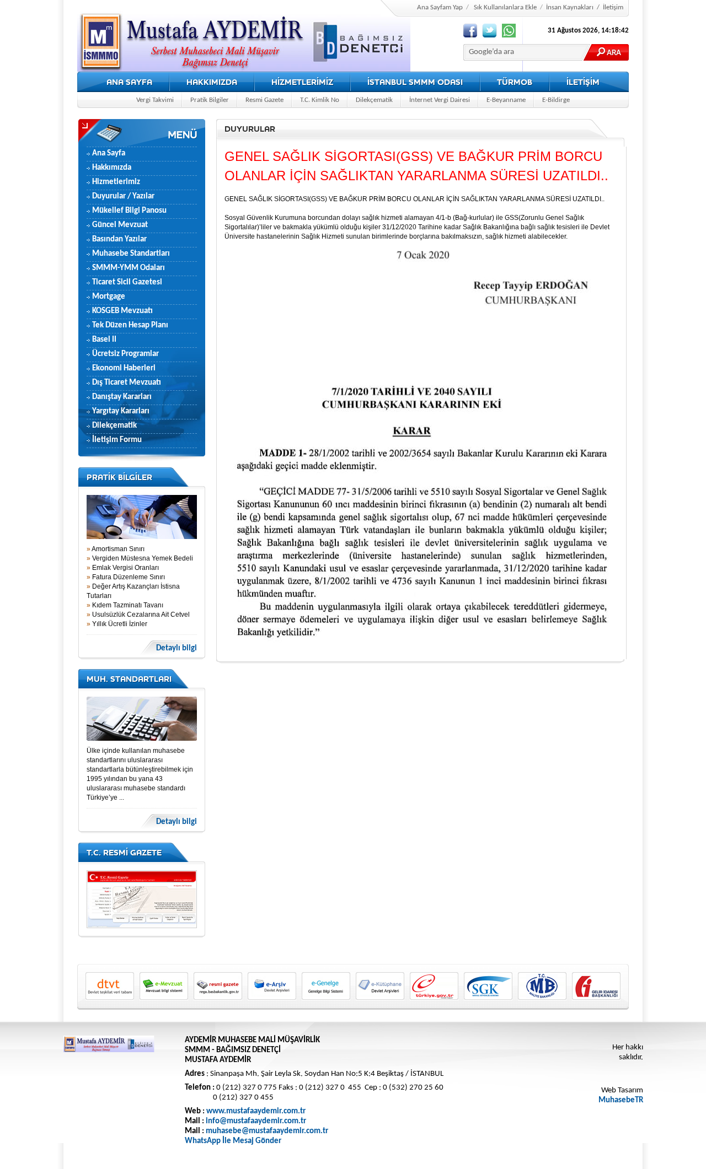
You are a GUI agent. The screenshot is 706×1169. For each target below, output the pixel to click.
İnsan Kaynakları (569, 7)
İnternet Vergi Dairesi (439, 100)
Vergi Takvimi (155, 100)
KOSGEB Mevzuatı (122, 311)
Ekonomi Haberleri (124, 368)
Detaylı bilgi (176, 648)
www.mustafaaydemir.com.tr (256, 1111)
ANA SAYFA (129, 82)
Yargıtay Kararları (120, 411)
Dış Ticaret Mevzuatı (126, 383)
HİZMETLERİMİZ (302, 82)
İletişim (613, 7)
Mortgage (108, 297)
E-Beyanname (506, 100)
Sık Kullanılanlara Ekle (505, 7)
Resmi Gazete (264, 100)
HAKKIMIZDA (211, 82)
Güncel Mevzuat (120, 225)
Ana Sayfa (108, 153)
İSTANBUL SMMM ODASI (415, 82)
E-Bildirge (556, 100)
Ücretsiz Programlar (125, 354)
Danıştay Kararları (122, 397)
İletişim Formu (117, 440)
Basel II (104, 340)
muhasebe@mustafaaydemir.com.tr (267, 1131)
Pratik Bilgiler (209, 100)
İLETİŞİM (583, 82)
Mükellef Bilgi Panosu (129, 211)
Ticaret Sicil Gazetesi (127, 282)
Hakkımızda (111, 168)
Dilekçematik (374, 100)
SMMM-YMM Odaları (128, 268)
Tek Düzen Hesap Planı (130, 325)
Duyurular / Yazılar (123, 196)
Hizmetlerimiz (116, 182)
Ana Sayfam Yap (440, 7)
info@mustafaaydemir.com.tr (256, 1121)
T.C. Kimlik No (319, 100)
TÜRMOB (514, 82)
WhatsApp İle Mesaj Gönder (233, 1141)
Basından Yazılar (119, 239)
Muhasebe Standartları (131, 254)
